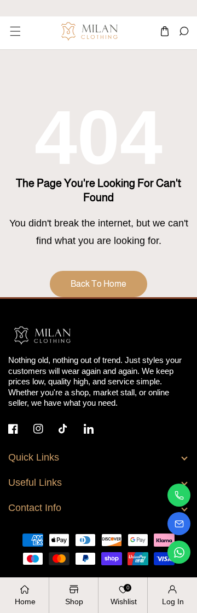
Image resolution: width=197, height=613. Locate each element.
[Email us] (178, 523)
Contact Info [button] (34, 507)
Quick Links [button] (33, 457)
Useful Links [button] (35, 482)
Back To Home (98, 283)
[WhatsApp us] (178, 552)
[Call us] (178, 495)
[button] (14, 31)
